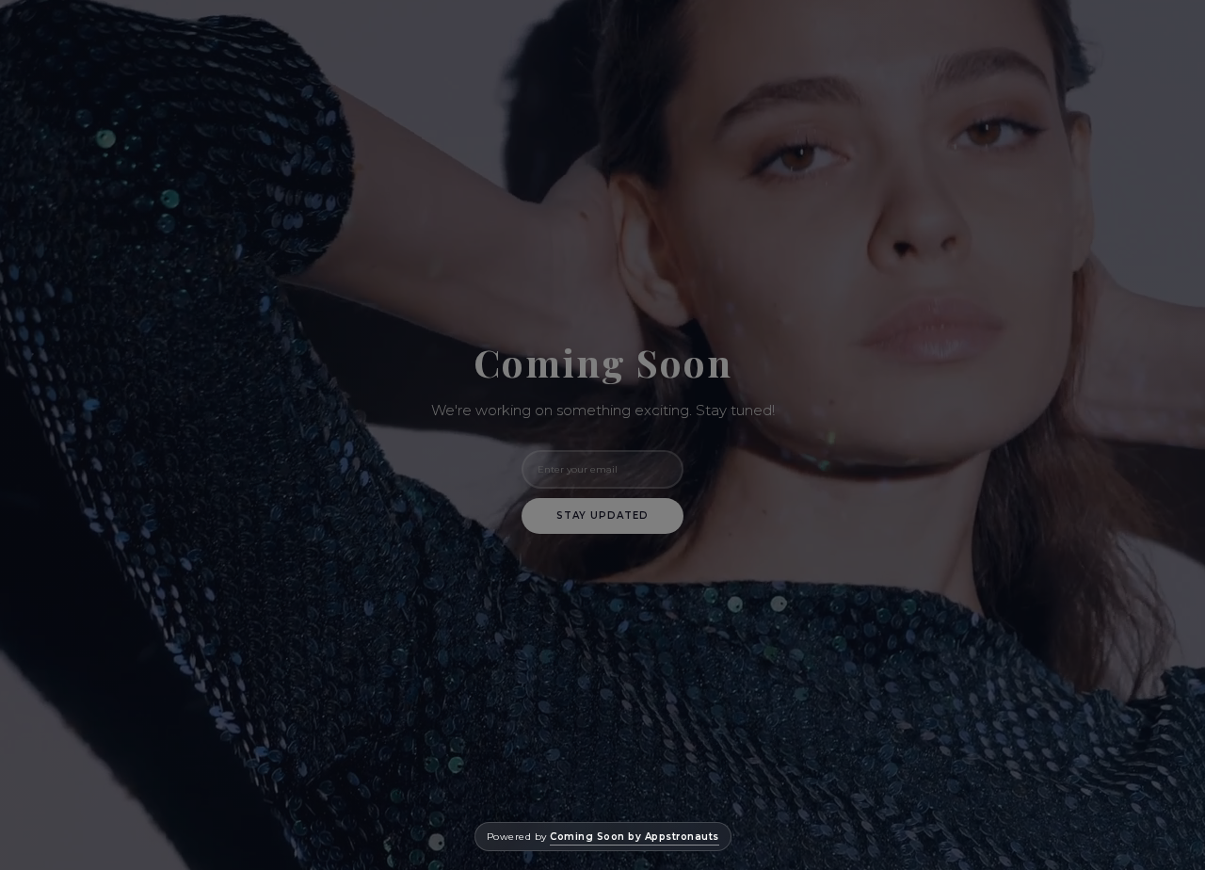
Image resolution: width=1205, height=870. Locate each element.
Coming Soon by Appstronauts (634, 836)
